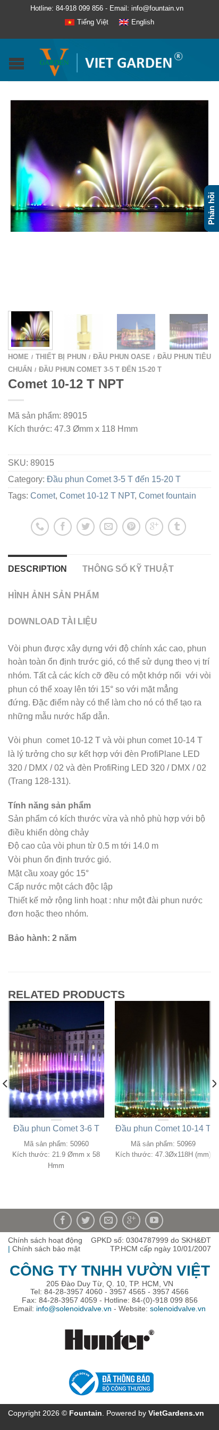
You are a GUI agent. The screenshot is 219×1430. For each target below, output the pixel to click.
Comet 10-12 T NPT (97, 495)
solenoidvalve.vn (178, 1308)
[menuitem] (87, 22)
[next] (213, 1105)
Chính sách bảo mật (46, 1248)
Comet (42, 495)
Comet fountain (167, 495)
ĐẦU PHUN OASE (121, 357)
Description (37, 568)
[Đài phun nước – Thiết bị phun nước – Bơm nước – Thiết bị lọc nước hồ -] (110, 60)
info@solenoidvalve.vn (74, 1308)
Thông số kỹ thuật (128, 568)
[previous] (6, 1105)
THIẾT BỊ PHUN (61, 357)
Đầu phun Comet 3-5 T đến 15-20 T (100, 369)
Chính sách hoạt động (45, 1240)
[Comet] (109, 166)
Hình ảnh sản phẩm (53, 595)
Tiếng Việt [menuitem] (92, 22)
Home (18, 357)
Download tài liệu (52, 621)
